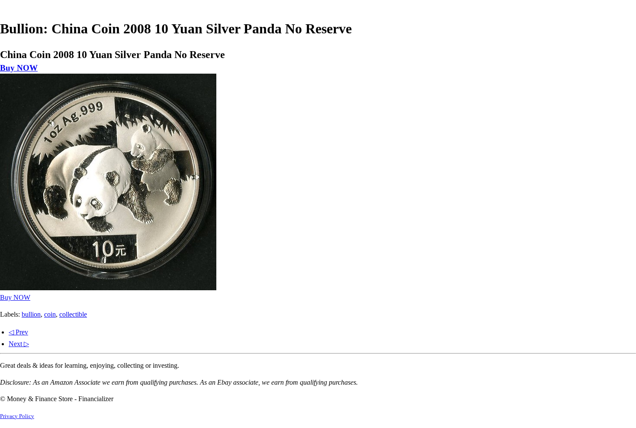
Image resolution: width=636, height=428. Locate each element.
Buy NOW (19, 67)
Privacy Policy (17, 416)
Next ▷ (19, 343)
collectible (73, 314)
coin (50, 314)
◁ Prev (18, 332)
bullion (31, 314)
